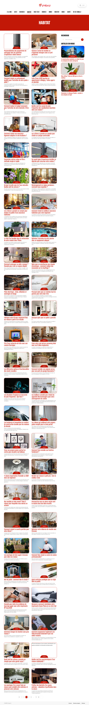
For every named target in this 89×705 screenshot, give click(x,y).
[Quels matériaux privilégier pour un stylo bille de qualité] (44, 570)
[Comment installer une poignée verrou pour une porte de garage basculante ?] (44, 359)
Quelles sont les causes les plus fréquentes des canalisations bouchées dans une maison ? (43, 108)
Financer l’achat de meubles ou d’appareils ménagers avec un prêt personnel (42, 53)
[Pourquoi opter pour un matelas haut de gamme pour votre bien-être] (44, 282)
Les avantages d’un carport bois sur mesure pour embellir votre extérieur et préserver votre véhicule (16, 687)
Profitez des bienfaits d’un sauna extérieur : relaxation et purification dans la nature (44, 687)
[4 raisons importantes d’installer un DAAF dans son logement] (16, 466)
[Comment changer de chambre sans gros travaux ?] (16, 622)
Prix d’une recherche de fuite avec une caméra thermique (15, 344)
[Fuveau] (44, 5)
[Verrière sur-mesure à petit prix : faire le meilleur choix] (44, 466)
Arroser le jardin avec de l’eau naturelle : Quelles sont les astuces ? (16, 186)
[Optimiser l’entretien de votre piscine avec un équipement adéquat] (44, 229)
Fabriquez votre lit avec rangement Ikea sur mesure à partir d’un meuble (16, 318)
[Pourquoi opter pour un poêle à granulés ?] (44, 308)
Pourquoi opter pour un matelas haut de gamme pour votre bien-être (44, 293)
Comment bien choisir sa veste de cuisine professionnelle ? (44, 556)
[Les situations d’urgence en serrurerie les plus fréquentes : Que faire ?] (16, 385)
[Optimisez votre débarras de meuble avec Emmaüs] (44, 520)
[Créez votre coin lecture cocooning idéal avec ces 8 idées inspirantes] (44, 334)
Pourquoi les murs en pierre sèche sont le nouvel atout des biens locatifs (43, 502)
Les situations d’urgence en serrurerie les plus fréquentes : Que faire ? (15, 396)
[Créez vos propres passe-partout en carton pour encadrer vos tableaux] (16, 440)
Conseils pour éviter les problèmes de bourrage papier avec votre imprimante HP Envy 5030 (16, 606)
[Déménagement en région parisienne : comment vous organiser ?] (44, 175)
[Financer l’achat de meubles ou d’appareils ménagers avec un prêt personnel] (44, 41)
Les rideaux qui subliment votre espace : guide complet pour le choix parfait (44, 423)
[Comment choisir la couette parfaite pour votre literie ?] (16, 520)
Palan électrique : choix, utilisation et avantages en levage (15, 293)
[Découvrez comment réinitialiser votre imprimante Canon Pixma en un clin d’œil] (44, 594)
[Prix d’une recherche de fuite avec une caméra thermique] (16, 334)
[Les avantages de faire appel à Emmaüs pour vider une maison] (16, 545)
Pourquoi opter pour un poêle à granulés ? (44, 318)
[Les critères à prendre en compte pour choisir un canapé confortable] (44, 124)
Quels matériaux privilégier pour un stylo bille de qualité (44, 580)
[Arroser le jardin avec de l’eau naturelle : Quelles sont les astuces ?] (16, 175)
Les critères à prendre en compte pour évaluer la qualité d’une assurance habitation (15, 213)
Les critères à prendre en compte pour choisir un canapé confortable (43, 134)
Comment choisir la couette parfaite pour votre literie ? (16, 530)
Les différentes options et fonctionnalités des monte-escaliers (16, 370)
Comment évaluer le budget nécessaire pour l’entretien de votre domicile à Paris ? (16, 108)
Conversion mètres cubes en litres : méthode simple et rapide (14, 160)
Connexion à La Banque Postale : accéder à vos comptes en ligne (72, 94)
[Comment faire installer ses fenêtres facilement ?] (44, 440)
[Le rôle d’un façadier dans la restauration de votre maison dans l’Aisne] (16, 229)
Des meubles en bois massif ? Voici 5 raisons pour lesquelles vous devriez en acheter (15, 503)
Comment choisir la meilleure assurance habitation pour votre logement (44, 212)
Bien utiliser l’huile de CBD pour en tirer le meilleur (71, 77)
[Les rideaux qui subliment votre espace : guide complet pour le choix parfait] (44, 413)
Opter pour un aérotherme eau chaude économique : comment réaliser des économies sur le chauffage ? (43, 266)
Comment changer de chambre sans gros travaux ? (16, 633)
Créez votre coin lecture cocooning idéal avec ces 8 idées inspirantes (44, 344)
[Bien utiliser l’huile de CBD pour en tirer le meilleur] (72, 69)
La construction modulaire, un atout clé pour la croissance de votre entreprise (72, 60)
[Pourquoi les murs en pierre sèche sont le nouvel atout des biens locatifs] (44, 492)
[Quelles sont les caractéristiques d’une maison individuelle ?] (44, 650)
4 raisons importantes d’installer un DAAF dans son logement (16, 477)
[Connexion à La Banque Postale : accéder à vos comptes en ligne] (72, 86)
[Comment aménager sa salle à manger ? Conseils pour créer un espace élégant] (16, 255)
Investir (73, 90)
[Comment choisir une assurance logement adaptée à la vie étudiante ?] (16, 124)
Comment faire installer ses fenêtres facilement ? (43, 451)
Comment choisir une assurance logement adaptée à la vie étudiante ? (15, 134)
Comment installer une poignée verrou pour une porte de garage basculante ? (43, 370)
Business (73, 56)
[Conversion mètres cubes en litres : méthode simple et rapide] (16, 150)
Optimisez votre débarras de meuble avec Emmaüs (44, 530)
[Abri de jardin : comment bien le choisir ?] (16, 570)
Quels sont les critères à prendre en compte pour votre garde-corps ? (15, 660)
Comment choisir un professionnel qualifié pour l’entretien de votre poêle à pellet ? (16, 80)
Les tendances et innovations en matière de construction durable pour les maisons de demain (16, 424)
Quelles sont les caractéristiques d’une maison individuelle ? (43, 660)
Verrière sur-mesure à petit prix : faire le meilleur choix (44, 477)
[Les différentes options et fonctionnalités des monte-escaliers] (16, 359)
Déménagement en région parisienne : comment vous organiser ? (43, 186)
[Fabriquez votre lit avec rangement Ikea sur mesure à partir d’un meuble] (16, 308)
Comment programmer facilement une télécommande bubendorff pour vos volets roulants (43, 634)
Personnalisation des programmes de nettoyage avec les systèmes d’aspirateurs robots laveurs (15, 53)
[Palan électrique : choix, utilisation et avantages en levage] (16, 282)
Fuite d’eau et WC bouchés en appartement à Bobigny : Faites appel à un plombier (43, 80)
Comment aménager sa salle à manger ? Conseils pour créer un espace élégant (16, 265)
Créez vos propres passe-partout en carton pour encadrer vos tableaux (15, 451)
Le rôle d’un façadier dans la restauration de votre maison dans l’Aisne (16, 239)
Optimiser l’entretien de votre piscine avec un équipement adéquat (43, 239)
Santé (72, 73)
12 (38, 697)
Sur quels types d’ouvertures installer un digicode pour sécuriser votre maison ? (44, 160)
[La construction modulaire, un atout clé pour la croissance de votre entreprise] (72, 52)
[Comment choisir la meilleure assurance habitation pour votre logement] (44, 201)
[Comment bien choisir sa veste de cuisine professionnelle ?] (44, 545)
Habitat (16, 47)
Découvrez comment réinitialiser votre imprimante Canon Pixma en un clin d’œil (44, 605)
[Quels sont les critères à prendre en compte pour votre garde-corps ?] (16, 650)
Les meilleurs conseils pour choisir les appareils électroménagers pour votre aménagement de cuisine (43, 397)
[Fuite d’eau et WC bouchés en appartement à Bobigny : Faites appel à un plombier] (44, 69)
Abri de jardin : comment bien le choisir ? (16, 579)
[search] (80, 5)
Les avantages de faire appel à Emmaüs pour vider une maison (16, 556)
